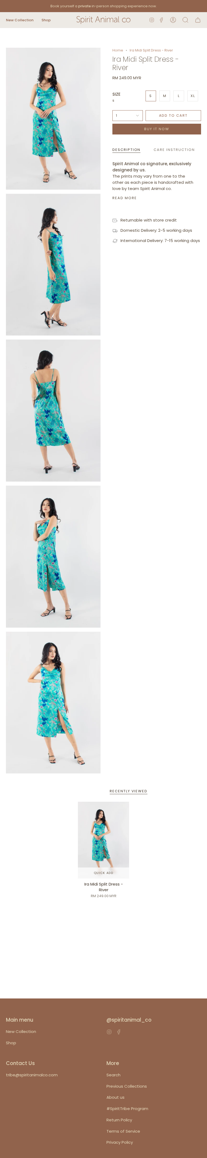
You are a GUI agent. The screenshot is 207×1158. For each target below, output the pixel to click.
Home (117, 50)
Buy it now (156, 129)
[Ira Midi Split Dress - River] (103, 840)
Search (113, 1075)
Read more (124, 198)
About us (115, 1097)
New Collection (21, 1031)
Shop (11, 1043)
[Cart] (198, 20)
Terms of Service (123, 1131)
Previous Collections (126, 1086)
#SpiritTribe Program (127, 1108)
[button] (19, 20)
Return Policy (119, 1120)
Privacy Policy (119, 1142)
